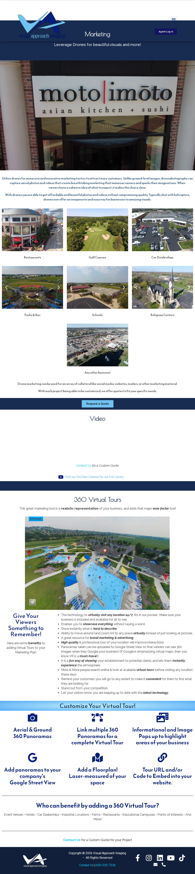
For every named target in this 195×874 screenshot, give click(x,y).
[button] (174, 19)
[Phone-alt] (164, 865)
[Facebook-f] (137, 858)
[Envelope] (155, 865)
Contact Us (83, 465)
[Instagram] (148, 858)
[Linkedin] (160, 858)
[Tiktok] (182, 858)
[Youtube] (171, 858)
